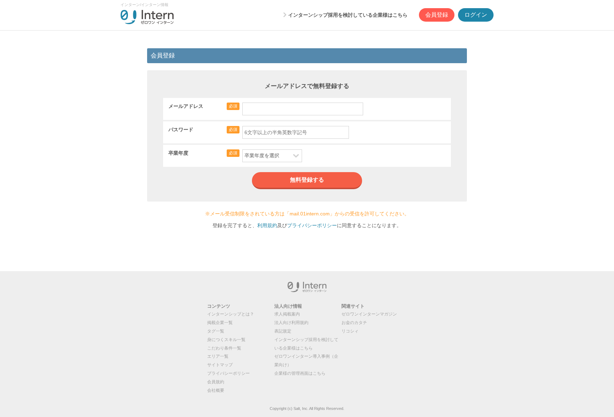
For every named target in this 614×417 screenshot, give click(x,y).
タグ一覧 (215, 331)
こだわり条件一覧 (224, 348)
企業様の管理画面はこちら (299, 373)
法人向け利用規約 (291, 322)
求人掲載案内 (287, 314)
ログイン (475, 15)
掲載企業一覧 (220, 322)
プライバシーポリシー (312, 225)
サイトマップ (220, 364)
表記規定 (282, 331)
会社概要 (215, 390)
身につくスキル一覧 (226, 339)
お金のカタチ (354, 322)
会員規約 (215, 381)
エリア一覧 (217, 356)
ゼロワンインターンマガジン (369, 314)
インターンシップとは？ (230, 314)
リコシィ (350, 331)
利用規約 (267, 225)
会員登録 (436, 15)
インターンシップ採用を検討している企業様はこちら (348, 15)
